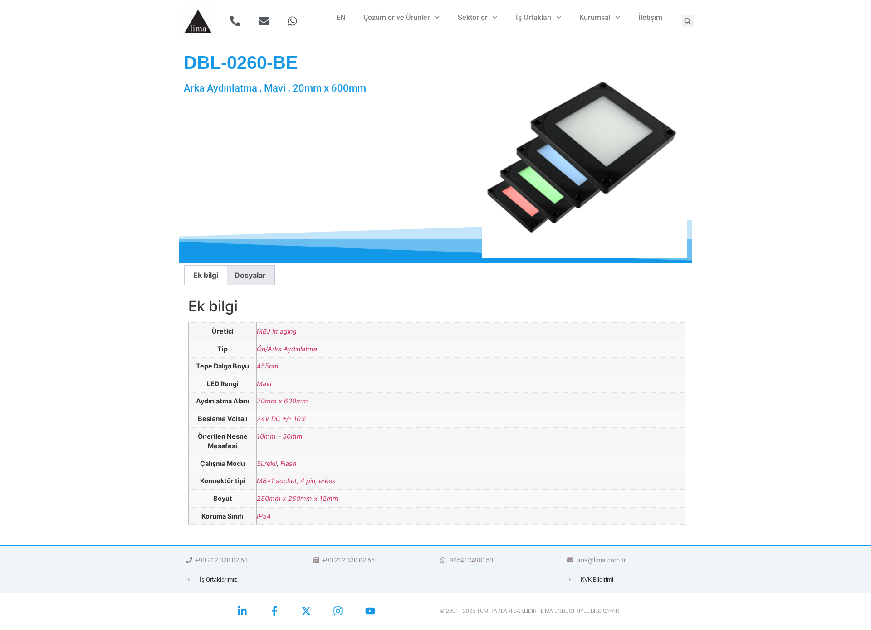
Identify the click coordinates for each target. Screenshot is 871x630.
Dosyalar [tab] (250, 275)
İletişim (650, 17)
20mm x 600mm (282, 401)
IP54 (264, 516)
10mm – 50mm (280, 436)
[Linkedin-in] (242, 611)
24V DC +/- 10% (281, 418)
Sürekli (267, 463)
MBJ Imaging (277, 331)
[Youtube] (370, 611)
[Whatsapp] (292, 21)
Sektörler (473, 17)
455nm (268, 366)
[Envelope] (264, 21)
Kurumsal (595, 17)
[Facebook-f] (274, 611)
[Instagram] (338, 611)
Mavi (264, 384)
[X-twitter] (306, 611)
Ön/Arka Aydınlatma (287, 349)
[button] (688, 21)
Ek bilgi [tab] (205, 275)
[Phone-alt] (235, 21)
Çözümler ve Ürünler (396, 17)
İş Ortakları (534, 17)
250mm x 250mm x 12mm (297, 498)
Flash (288, 463)
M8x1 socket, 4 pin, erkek (296, 481)
